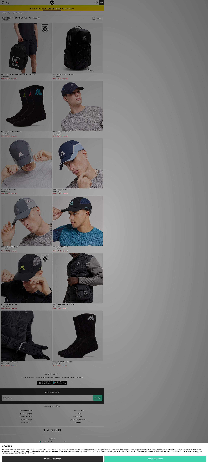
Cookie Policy (29, 453)
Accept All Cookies (155, 459)
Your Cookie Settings (52, 459)
